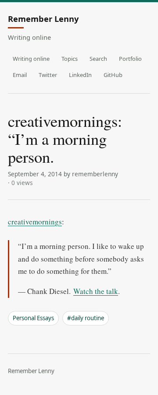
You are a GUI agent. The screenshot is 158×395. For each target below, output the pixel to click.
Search (98, 59)
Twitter (48, 75)
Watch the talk (95, 291)
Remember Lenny (43, 19)
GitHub (113, 75)
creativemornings (35, 222)
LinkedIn (80, 75)
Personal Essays (33, 318)
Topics (69, 59)
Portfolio (130, 59)
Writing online (31, 59)
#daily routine (85, 318)
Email (20, 75)
